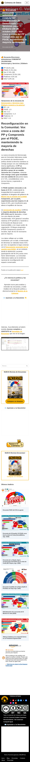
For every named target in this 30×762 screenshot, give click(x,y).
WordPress (22, 754)
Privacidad (10, 760)
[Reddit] (16, 703)
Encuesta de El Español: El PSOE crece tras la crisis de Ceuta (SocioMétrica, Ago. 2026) (15, 535)
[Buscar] (27, 366)
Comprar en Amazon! (15, 476)
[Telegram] (18, 700)
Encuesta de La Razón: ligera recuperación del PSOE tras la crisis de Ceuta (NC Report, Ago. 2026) (14, 561)
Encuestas (15, 758)
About (3, 760)
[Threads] (23, 700)
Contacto (22, 758)
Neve (5, 754)
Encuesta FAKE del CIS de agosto (13, 510)
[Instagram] (11, 703)
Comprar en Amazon (15, 401)
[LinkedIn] (13, 703)
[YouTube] (13, 700)
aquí (22, 270)
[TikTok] (16, 700)
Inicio (3, 758)
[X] (11, 700)
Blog (8, 758)
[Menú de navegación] (27, 2)
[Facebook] (26, 700)
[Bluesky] (21, 700)
